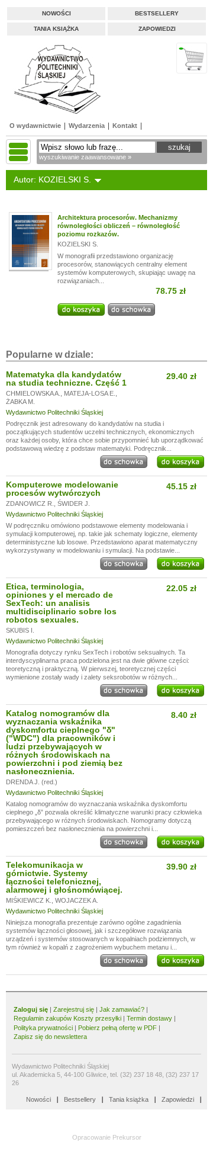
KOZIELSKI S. (77, 244)
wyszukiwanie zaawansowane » (85, 157)
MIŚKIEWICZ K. (28, 900)
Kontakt (124, 125)
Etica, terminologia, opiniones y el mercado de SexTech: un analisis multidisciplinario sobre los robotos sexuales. (61, 603)
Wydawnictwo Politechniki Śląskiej (54, 412)
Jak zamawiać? (121, 1009)
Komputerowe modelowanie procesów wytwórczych (62, 489)
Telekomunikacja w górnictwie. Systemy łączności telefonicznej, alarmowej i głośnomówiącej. (64, 877)
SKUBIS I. (20, 630)
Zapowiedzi (157, 28)
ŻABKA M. (20, 401)
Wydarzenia (87, 125)
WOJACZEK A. (76, 900)
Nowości (56, 13)
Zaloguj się (31, 1009)
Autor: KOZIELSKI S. (52, 179)
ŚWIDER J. (73, 503)
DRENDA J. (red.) (31, 781)
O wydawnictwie (35, 125)
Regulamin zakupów (43, 1018)
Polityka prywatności (43, 1027)
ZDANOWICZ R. (30, 503)
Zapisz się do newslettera (50, 1036)
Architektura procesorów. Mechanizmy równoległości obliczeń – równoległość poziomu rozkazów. (118, 226)
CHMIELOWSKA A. (33, 393)
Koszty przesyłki (98, 1018)
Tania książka (56, 28)
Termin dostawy (149, 1018)
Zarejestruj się (73, 1009)
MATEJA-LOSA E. (89, 393)
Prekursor (126, 1137)
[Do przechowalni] (131, 313)
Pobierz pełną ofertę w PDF (117, 1027)
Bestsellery (157, 13)
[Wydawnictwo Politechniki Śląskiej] (54, 79)
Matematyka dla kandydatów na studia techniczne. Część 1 (66, 378)
